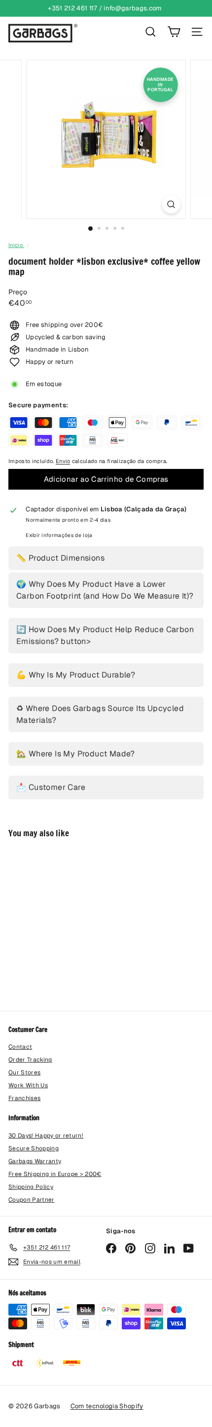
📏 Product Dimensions (60, 558)
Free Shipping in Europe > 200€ (55, 1174)
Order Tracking (30, 1060)
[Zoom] (171, 204)
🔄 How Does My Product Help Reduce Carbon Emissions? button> (105, 635)
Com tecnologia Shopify (107, 1406)
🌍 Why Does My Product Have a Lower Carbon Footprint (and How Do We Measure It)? (105, 590)
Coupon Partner (31, 1200)
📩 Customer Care (50, 787)
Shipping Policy (30, 1187)
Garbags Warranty (34, 1161)
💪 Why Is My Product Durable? (75, 675)
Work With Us (28, 1085)
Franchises (24, 1098)
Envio (63, 461)
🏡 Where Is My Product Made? (75, 754)
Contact (20, 1047)
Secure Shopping (33, 1148)
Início (16, 245)
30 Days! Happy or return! (45, 1136)
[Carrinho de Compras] (173, 31)
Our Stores (24, 1072)
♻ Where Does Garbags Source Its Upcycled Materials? (100, 714)
